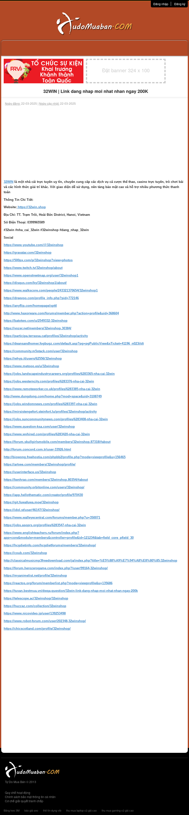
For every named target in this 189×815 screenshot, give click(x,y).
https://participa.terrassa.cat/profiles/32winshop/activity (46, 336)
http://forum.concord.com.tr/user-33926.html (37, 449)
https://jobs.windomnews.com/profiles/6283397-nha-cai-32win (50, 404)
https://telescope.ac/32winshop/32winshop (36, 598)
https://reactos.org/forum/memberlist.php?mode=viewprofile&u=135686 (58, 583)
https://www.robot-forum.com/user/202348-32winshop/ (45, 621)
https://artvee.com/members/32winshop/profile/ (40, 464)
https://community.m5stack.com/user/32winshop (41, 351)
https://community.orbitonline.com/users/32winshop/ (44, 487)
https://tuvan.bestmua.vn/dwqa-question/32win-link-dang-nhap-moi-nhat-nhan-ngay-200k (71, 591)
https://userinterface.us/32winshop (30, 472)
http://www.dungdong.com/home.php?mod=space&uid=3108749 (53, 396)
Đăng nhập (160, 4)
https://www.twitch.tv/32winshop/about (33, 268)
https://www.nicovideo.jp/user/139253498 (35, 613)
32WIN (8, 182)
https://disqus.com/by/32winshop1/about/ (35, 283)
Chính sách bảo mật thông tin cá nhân (30, 797)
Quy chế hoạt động (17, 792)
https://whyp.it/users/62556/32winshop (33, 358)
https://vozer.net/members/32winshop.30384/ (37, 328)
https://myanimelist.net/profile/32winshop (35, 575)
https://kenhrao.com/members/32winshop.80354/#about (46, 479)
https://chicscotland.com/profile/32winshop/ (37, 628)
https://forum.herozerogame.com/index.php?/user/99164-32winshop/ (56, 568)
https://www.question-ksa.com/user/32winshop (39, 426)
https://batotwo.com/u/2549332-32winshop (35, 320)
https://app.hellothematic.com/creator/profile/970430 (43, 495)
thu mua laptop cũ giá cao (81, 810)
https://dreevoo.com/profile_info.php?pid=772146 (41, 298)
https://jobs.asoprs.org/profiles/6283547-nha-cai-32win (45, 525)
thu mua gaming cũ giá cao (118, 810)
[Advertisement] (94, 142)
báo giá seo (31, 810)
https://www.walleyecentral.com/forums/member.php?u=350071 (52, 517)
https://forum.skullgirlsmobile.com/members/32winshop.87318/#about (57, 442)
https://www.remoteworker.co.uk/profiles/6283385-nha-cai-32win (52, 389)
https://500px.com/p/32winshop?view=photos (38, 260)
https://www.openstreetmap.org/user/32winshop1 (41, 275)
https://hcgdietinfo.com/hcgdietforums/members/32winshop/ (50, 545)
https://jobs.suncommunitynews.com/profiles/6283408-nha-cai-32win (56, 419)
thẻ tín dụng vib (52, 810)
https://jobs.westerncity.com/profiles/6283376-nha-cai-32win (49, 381)
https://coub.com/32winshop (25, 553)
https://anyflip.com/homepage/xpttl (30, 305)
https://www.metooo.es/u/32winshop (31, 366)
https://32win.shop (31, 207)
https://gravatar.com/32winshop (27, 252)
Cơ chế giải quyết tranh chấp (24, 801)
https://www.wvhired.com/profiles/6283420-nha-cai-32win (47, 434)
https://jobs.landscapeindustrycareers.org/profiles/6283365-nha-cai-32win (59, 374)
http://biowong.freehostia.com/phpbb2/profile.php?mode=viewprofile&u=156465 (65, 457)
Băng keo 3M (11, 810)
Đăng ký (179, 4)
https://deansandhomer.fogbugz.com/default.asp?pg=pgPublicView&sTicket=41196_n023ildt (74, 343)
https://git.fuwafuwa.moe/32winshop (31, 502)
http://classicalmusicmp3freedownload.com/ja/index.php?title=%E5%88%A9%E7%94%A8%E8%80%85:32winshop (90, 560)
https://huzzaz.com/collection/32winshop (35, 606)
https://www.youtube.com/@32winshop (33, 245)
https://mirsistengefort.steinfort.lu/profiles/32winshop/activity (50, 411)
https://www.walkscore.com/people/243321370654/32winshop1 (51, 290)
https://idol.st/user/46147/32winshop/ (32, 510)
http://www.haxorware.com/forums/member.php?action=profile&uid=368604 (61, 313)
